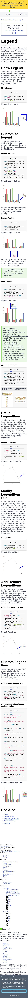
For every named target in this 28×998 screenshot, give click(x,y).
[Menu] (2, 14)
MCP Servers (3, 851)
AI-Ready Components (13, 851)
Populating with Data (11, 819)
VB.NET (16, 92)
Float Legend (6, 281)
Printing (7, 823)
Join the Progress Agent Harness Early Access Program (12, 5)
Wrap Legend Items (9, 365)
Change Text (6, 537)
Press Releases (7, 947)
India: (12, 892)
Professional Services (9, 871)
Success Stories (7, 882)
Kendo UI (2, 849)
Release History (7, 866)
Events (5, 875)
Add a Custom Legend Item (12, 683)
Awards (5, 946)
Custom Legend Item (13, 663)
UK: (12, 891)
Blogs (4, 868)
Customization (9, 821)
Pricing (5, 857)
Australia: (13, 895)
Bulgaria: (13, 894)
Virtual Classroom (7, 874)
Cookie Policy (4, 985)
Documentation (7, 864)
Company (5, 943)
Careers (5, 950)
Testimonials (6, 883)
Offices (5, 951)
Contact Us (6, 888)
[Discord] (7, 909)
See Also (8, 810)
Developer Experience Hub (10, 862)
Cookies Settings (14, 995)
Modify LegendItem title (10, 494)
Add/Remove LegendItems (11, 583)
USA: (12, 890)
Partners (5, 873)
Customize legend (9, 135)
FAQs (4, 877)
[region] (14, 986)
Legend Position (7, 218)
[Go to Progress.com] (5, 929)
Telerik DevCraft (4, 846)
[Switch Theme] (25, 14)
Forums (5, 867)
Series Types (9, 816)
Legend (21, 20)
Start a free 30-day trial (14, 31)
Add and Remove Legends (12, 607)
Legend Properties (8, 442)
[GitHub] (7, 907)
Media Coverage (7, 948)
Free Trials (6, 855)
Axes (6, 814)
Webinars (5, 870)
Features (15, 20)
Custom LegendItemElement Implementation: (12, 705)
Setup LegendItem (10, 414)
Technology (6, 944)
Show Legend (12, 68)
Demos (5, 863)
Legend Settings (8, 153)
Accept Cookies (14, 991)
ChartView (9, 20)
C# (11, 92)
